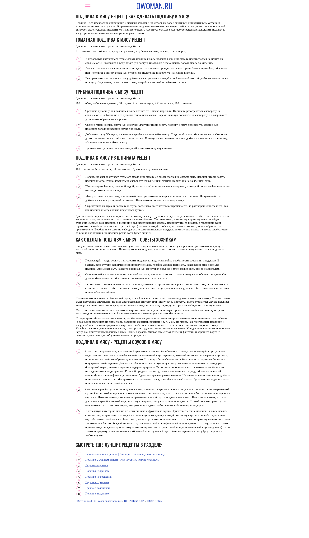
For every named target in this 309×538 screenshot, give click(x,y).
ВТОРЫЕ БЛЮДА (134, 501)
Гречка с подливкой (97, 487)
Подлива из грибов (97, 470)
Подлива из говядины (98, 476)
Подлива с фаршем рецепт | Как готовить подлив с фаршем (122, 459)
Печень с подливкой (97, 493)
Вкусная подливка (96, 465)
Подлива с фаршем (97, 482)
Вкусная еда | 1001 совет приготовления (99, 501)
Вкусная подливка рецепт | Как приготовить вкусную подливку (125, 454)
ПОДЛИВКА (154, 501)
